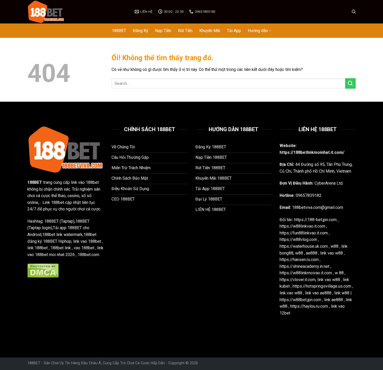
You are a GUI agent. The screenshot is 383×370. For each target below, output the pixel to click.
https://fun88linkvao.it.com (304, 233)
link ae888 (333, 299)
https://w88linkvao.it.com (302, 226)
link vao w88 (331, 253)
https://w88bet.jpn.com (300, 299)
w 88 (339, 272)
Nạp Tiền (163, 30)
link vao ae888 (318, 292)
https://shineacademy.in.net (304, 266)
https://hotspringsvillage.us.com (322, 286)
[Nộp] (350, 83)
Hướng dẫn (258, 30)
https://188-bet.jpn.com (315, 219)
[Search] (354, 12)
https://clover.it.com (298, 279)
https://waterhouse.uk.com (304, 246)
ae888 (311, 253)
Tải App (234, 30)
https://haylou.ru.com (309, 306)
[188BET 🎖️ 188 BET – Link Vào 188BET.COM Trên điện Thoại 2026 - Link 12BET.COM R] (77, 11)
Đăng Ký (140, 30)
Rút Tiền (185, 30)
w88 (334, 246)
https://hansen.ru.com (299, 259)
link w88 (341, 292)
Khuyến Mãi (209, 30)
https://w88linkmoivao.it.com (306, 272)
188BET (119, 30)
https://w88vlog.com (298, 239)
